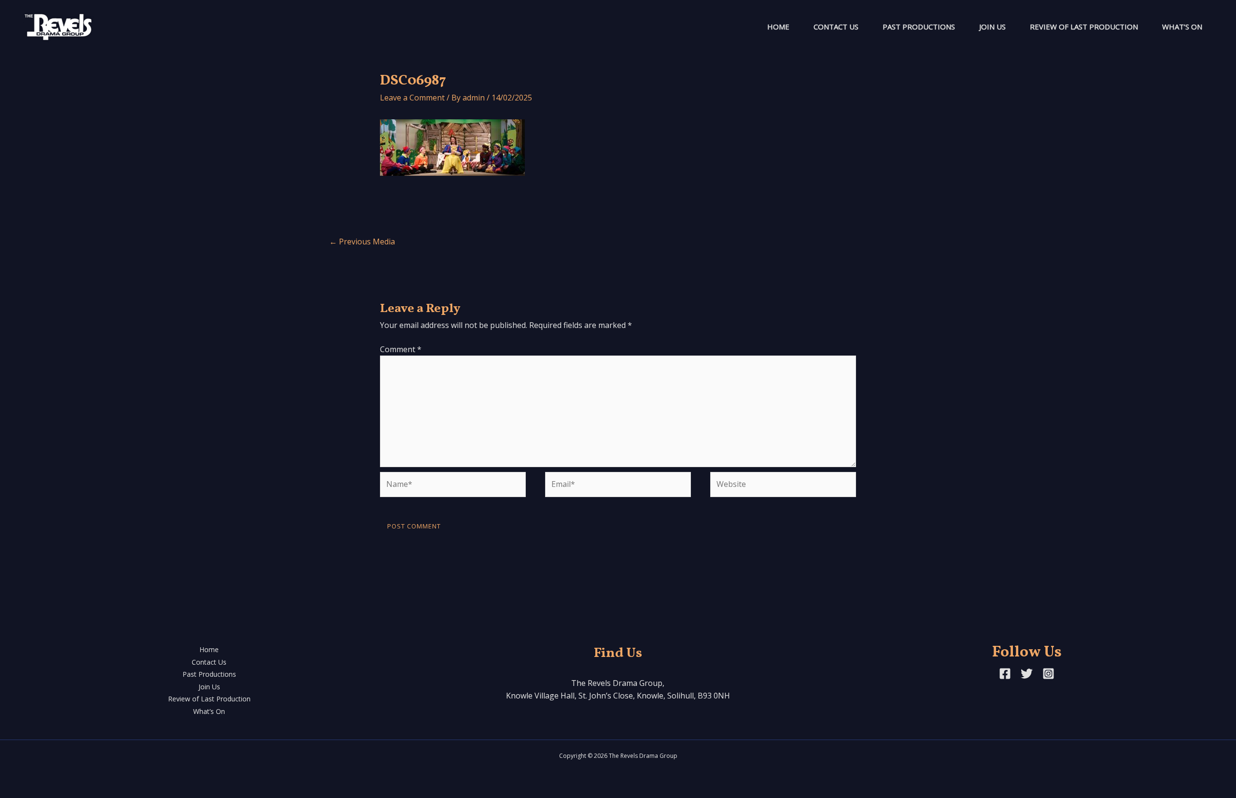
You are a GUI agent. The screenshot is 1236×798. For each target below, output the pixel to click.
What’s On (1182, 26)
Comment (400, 349)
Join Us (992, 26)
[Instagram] (1048, 674)
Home (778, 26)
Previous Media (362, 241)
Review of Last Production (1084, 26)
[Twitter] (1027, 674)
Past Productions (919, 26)
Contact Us (836, 26)
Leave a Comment (412, 97)
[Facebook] (1005, 674)
